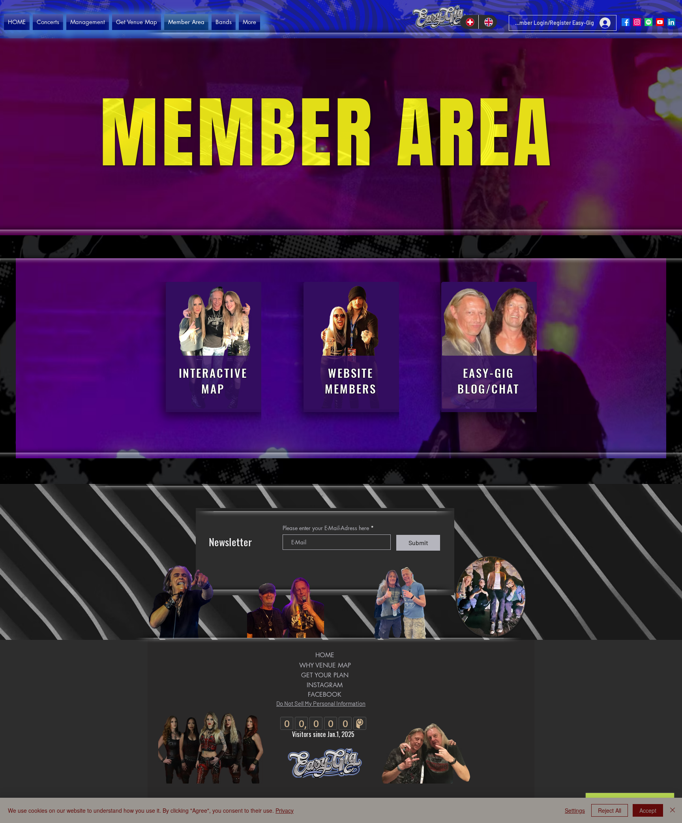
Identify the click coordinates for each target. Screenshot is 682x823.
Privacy (284, 810)
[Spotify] (648, 22)
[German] (469, 22)
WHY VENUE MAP (325, 665)
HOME (324, 655)
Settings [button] (575, 810)
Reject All (609, 810)
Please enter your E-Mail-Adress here (326, 528)
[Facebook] (626, 22)
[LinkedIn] (671, 22)
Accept (647, 810)
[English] (487, 22)
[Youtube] (660, 22)
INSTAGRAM (325, 685)
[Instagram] (637, 22)
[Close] (672, 810)
